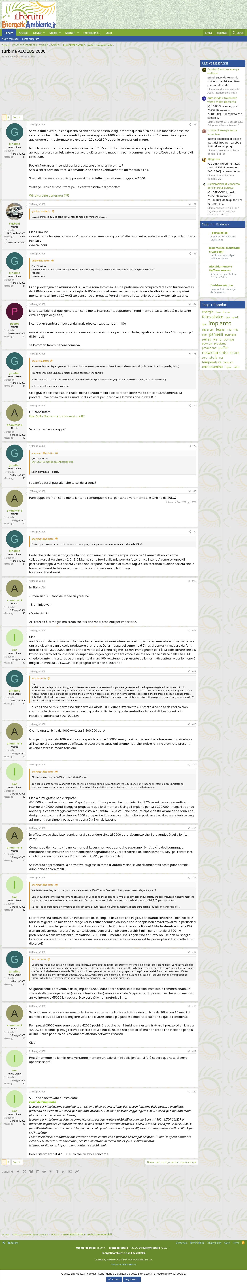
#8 (194, 491)
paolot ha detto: (40, 360)
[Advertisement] (99, 85)
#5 (194, 353)
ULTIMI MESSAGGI (215, 63)
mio (236, 329)
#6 (194, 405)
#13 (194, 724)
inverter (208, 329)
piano (217, 339)
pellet (206, 339)
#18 (194, 1006)
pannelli (216, 334)
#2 (194, 204)
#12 (194, 671)
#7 (194, 445)
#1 (194, 124)
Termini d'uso (197, 1242)
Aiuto (227, 1242)
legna (220, 329)
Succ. (15, 117)
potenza (207, 343)
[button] (44, 32)
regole (228, 367)
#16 (194, 877)
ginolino (9, 56)
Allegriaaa (213, 159)
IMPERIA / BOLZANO (15, 242)
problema (220, 343)
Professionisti (91, 32)
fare (218, 312)
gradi (235, 317)
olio (204, 334)
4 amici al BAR (214, 178)
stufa (213, 357)
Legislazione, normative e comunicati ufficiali (221, 212)
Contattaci (181, 1242)
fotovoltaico (212, 316)
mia (229, 329)
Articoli (23, 32)
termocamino (212, 366)
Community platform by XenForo (123, 1259)
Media (53, 32)
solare (234, 352)
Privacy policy (214, 1242)
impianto (219, 323)
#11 (194, 630)
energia (208, 312)
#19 (194, 1051)
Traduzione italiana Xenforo (123, 1264)
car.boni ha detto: (40, 260)
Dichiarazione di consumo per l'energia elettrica (223, 185)
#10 (194, 580)
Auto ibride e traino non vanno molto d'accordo (222, 99)
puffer (223, 347)
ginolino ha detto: (41, 211)
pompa (229, 339)
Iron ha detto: (38, 678)
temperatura (211, 362)
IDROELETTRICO (216, 153)
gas (227, 317)
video (236, 367)
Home (236, 1242)
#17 (194, 952)
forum (227, 312)
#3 (194, 253)
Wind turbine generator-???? (49, 195)
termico (228, 362)
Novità (37, 32)
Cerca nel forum (30, 38)
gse (204, 324)
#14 (194, 764)
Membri (70, 32)
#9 (194, 531)
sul (221, 357)
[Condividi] (190, 125)
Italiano (14, 1242)
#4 (194, 304)
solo (204, 357)
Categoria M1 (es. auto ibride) (223, 125)
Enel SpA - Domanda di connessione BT (57, 416)
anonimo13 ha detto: (42, 453)
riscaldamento (215, 352)
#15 (194, 828)
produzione (209, 348)
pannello (230, 334)
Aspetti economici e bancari (222, 92)
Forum (9, 32)
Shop (109, 32)
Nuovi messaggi (10, 38)
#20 (194, 1091)
